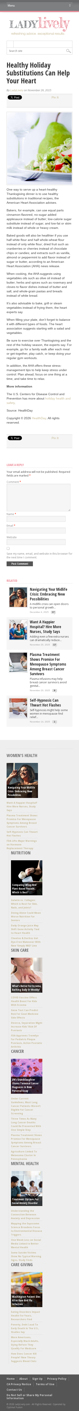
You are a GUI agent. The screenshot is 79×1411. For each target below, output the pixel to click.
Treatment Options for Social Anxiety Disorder (25, 1201)
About (23, 1379)
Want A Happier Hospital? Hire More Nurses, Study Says (45, 626)
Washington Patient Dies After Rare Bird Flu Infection (26, 1300)
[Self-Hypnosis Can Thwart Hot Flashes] (18, 717)
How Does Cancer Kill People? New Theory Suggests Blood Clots (23, 1357)
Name (11, 514)
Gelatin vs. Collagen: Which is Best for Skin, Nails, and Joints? (24, 904)
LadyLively (16, 90)
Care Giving (22, 1264)
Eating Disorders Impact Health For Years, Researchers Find (25, 1315)
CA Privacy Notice (19, 1384)
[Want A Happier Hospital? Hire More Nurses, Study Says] (18, 638)
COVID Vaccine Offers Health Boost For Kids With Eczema (24, 1001)
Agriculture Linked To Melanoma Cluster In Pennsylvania (24, 1155)
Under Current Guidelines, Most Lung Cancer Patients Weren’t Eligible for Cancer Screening (26, 1106)
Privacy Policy (56, 1379)
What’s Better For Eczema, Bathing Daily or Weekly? (26, 988)
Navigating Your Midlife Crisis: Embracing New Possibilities (48, 594)
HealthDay (39, 418)
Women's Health (22, 755)
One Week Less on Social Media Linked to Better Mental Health (26, 1243)
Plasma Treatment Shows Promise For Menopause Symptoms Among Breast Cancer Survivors (48, 664)
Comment (14, 482)
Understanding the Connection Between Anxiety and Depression (25, 1214)
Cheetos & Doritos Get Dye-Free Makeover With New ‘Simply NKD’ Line (26, 942)
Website (12, 537)
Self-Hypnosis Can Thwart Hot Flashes (45, 702)
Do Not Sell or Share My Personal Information (29, 1396)
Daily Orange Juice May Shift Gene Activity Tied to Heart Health (25, 929)
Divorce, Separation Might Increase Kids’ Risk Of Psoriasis (26, 1026)
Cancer (17, 1051)
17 (53, 612)
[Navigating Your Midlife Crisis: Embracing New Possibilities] (18, 606)
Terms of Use (45, 1384)
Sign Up (37, 1379)
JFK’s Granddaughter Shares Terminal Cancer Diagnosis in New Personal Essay (25, 1085)
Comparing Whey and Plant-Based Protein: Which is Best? (24, 888)
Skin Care (20, 950)
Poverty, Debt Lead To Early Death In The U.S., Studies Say (25, 1328)
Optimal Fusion (15, 1407)
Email (11, 526)
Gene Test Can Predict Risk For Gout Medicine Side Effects (24, 1014)
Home (11, 1379)
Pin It (55, 97)
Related (12, 580)
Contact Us (14, 1390)
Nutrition (21, 853)
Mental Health (25, 1163)
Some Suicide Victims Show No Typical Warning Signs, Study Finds (26, 1256)
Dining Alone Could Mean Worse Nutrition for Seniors (26, 916)
